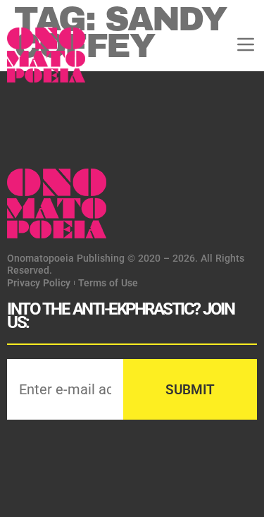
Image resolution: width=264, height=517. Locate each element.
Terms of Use (108, 282)
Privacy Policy (38, 282)
